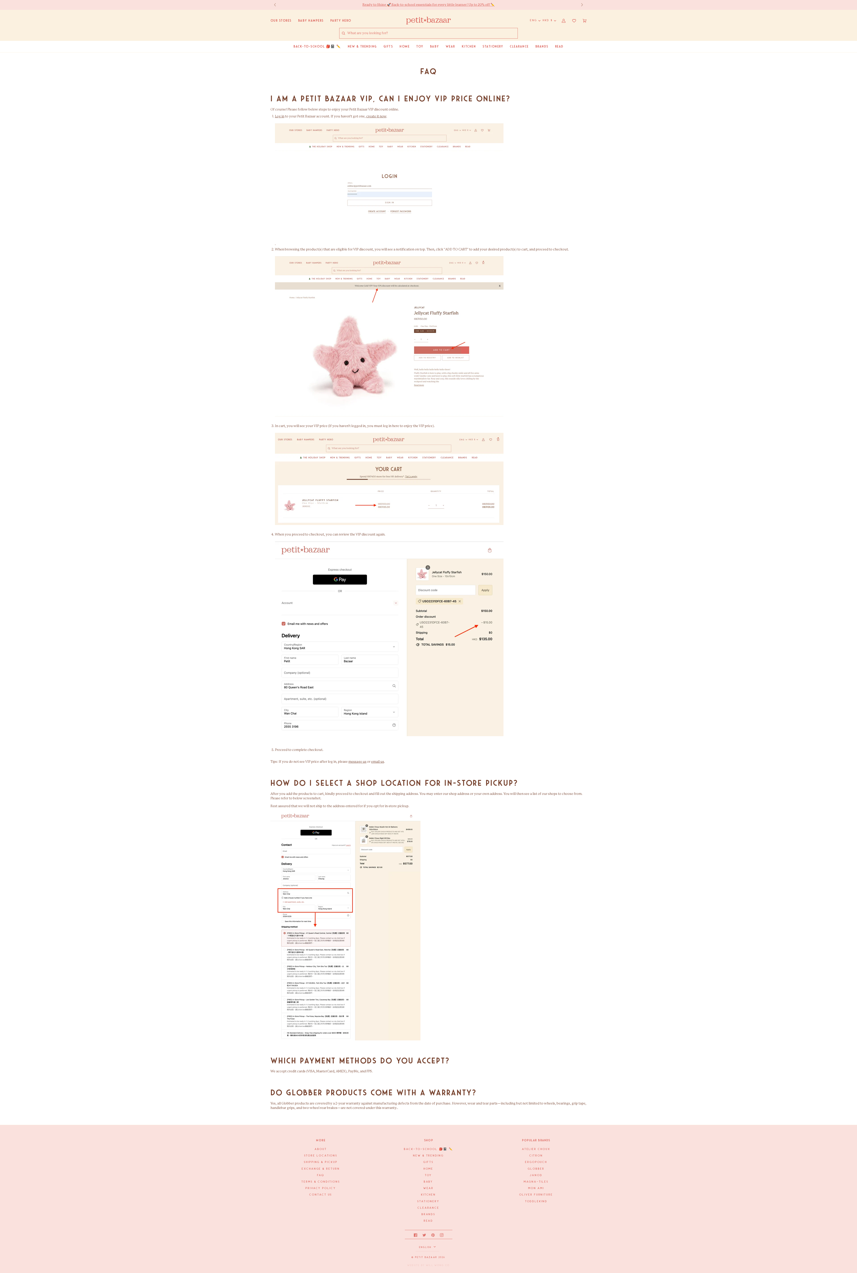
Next (580, 4)
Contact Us (320, 1194)
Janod (536, 1175)
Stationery (428, 1201)
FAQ (320, 1175)
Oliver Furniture (536, 1194)
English (426, 1247)
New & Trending (428, 1155)
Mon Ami (536, 1188)
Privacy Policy (321, 1188)
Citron (536, 1155)
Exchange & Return (321, 1168)
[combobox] (432, 33)
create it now (376, 116)
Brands (428, 1214)
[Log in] (275, 243)
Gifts (428, 1162)
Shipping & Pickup (320, 1162)
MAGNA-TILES (536, 1181)
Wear (428, 1188)
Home (429, 1168)
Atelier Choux (536, 1149)
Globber (536, 1168)
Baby (428, 1181)
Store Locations (321, 1155)
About (321, 1149)
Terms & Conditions (321, 1181)
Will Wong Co (438, 1265)
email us (377, 761)
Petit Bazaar (426, 1257)
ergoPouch (536, 1162)
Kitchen (428, 1194)
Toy (428, 1175)
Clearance (428, 1207)
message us (357, 761)
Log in (279, 116)
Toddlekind (536, 1201)
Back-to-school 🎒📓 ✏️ (428, 1149)
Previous (277, 4)
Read (428, 1220)
